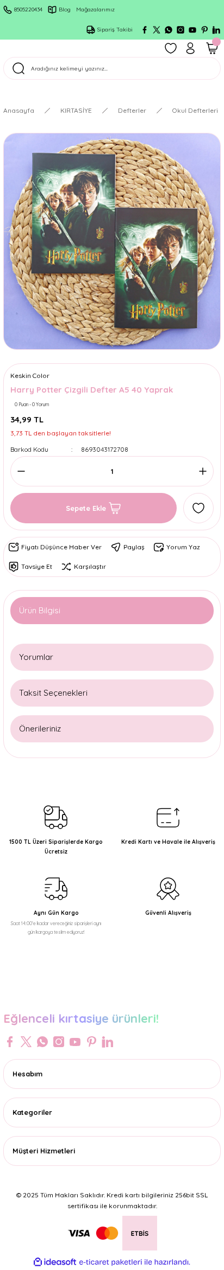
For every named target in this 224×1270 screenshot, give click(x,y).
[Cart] (212, 48)
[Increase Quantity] (199, 471)
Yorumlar (36, 657)
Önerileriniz (40, 728)
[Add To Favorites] (198, 508)
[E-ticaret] (110, 1262)
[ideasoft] (55, 1262)
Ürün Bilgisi (39, 610)
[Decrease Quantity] (24, 471)
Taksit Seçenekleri (53, 693)
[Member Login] (190, 48)
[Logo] (112, 995)
